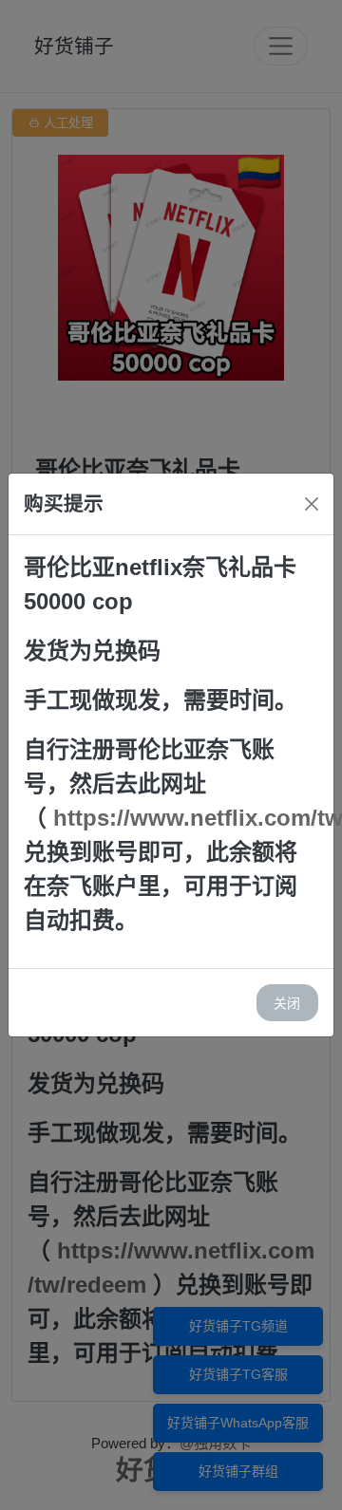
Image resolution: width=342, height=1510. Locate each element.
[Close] (311, 504)
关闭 (287, 1003)
